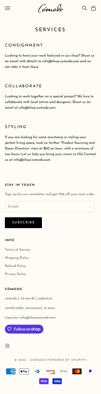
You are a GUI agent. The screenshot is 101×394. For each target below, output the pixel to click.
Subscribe (23, 222)
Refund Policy (15, 266)
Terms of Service (17, 250)
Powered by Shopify (67, 360)
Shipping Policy (17, 258)
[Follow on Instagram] (7, 345)
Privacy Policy (15, 274)
